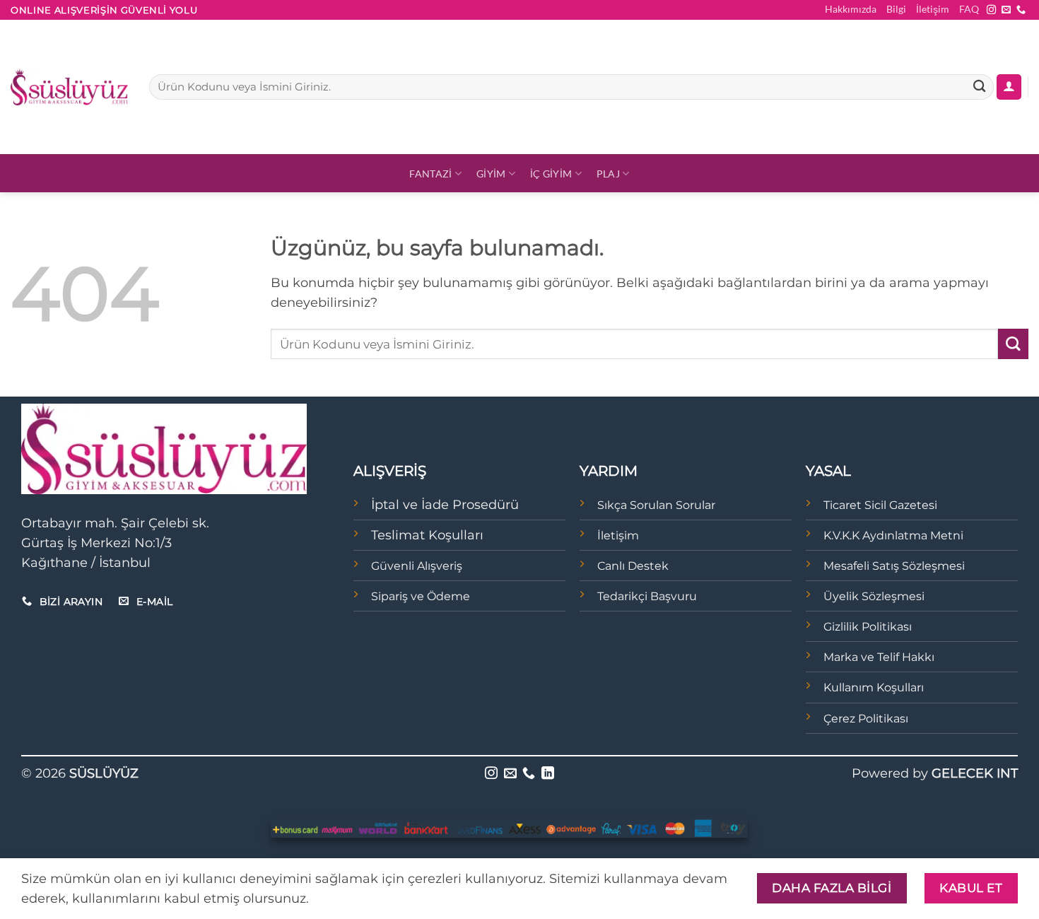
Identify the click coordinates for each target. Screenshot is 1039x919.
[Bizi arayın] (1021, 10)
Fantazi (430, 174)
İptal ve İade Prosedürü (445, 504)
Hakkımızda (850, 9)
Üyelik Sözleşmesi (873, 596)
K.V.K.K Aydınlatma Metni (893, 535)
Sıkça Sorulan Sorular (656, 505)
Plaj (608, 174)
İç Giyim (551, 174)
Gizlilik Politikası (867, 626)
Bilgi (896, 9)
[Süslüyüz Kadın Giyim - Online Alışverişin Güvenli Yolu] (69, 87)
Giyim (490, 174)
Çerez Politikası (865, 718)
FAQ (969, 9)
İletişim (932, 9)
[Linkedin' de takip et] (547, 774)
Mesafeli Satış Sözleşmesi (894, 566)
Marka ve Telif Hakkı (878, 657)
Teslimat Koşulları (427, 534)
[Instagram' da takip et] (991, 10)
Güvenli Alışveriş (416, 566)
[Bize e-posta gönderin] (1006, 10)
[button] (1009, 87)
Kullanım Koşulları (873, 687)
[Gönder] (979, 87)
